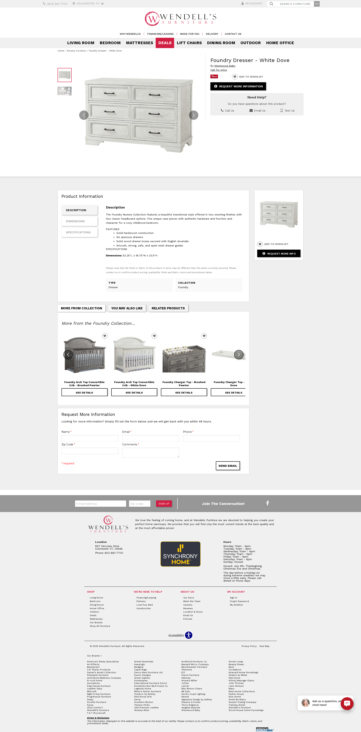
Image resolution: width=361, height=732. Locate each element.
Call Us (229, 110)
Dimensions (75, 221)
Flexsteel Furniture (97, 675)
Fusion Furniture (190, 675)
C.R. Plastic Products (98, 669)
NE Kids (185, 691)
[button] (193, 115)
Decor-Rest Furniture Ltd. (148, 672)
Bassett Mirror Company (195, 664)
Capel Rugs (140, 669)
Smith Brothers (237, 699)
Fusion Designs (142, 675)
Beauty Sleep (236, 664)
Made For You (189, 34)
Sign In (233, 597)
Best (231, 667)
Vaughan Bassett (190, 707)
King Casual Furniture (99, 686)
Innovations (93, 683)
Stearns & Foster (191, 702)
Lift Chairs (189, 43)
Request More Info (281, 253)
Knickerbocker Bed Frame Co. (151, 686)
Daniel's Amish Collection (101, 672)
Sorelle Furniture (96, 702)
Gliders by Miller (238, 675)
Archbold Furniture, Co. (194, 661)
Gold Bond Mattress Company (104, 678)
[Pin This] (214, 77)
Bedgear (139, 667)
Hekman (185, 678)
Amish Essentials (143, 661)
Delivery (212, 34)
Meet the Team (191, 601)
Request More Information (241, 86)
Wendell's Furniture (240, 707)
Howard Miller (189, 680)
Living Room (80, 43)
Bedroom (110, 43)
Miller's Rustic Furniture (147, 691)
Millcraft (91, 691)
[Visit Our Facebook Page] (268, 503)
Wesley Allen (141, 710)
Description (76, 210)
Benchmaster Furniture (194, 667)
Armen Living (236, 661)
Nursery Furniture (76, 50)
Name (66, 432)
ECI (183, 672)
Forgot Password (239, 601)
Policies (187, 619)
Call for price (218, 69)
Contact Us (233, 34)
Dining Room (221, 43)
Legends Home (142, 688)
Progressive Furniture (99, 696)
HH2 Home (234, 678)
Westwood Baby (224, 65)
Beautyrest (93, 667)
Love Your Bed (145, 604)
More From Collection (81, 308)
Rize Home (235, 696)
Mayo (231, 688)
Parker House (236, 694)
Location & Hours (193, 611)
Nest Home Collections (242, 691)
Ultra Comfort (95, 707)
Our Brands (96, 622)
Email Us (259, 110)
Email (126, 432)
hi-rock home (94, 680)
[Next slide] (238, 354)
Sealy (90, 699)
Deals (164, 43)
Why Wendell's (130, 34)
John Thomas (236, 683)
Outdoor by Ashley (144, 694)
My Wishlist (236, 604)
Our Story (188, 597)
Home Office (280, 43)
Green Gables (142, 678)
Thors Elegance (190, 705)
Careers (187, 604)
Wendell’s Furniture (98, 710)
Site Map (264, 646)
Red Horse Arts (143, 696)
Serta (137, 699)
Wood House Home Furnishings (246, 710)
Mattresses (139, 43)
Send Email (227, 466)
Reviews (188, 608)
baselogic (139, 664)
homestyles (141, 680)
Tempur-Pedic (142, 705)
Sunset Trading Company (242, 702)
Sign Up (164, 503)
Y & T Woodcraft (96, 713)
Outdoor (250, 43)
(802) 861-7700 (57, 3)
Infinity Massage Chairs (241, 680)
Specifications (78, 232)
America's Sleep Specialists (103, 661)
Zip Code (68, 444)
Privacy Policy (249, 646)
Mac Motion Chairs (191, 688)
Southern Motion (143, 702)
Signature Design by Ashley (196, 699)
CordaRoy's (235, 669)
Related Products (168, 308)
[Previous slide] (68, 354)
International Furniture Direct (150, 683)
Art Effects (93, 664)
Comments (130, 444)
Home (61, 50)
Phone (188, 432)
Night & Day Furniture (98, 694)
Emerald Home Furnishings (243, 672)
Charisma (186, 669)
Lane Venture (236, 686)
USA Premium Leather (146, 707)
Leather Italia (94, 688)
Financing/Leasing (160, 34)
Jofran (185, 683)
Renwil (185, 696)
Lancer (185, 686)
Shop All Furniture (100, 626)
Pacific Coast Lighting (193, 694)
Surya (90, 705)
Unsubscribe (144, 608)
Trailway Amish (237, 705)
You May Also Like (127, 308)
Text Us (289, 110)
